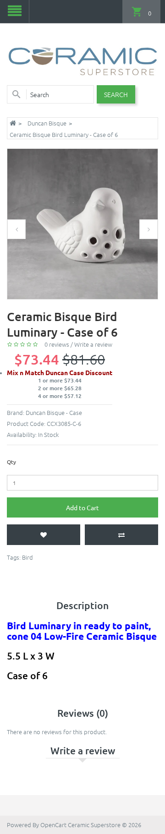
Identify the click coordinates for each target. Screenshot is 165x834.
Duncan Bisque (47, 123)
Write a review (93, 344)
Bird (27, 557)
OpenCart (53, 824)
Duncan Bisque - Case (54, 412)
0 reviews (56, 344)
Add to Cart (82, 507)
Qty (11, 461)
